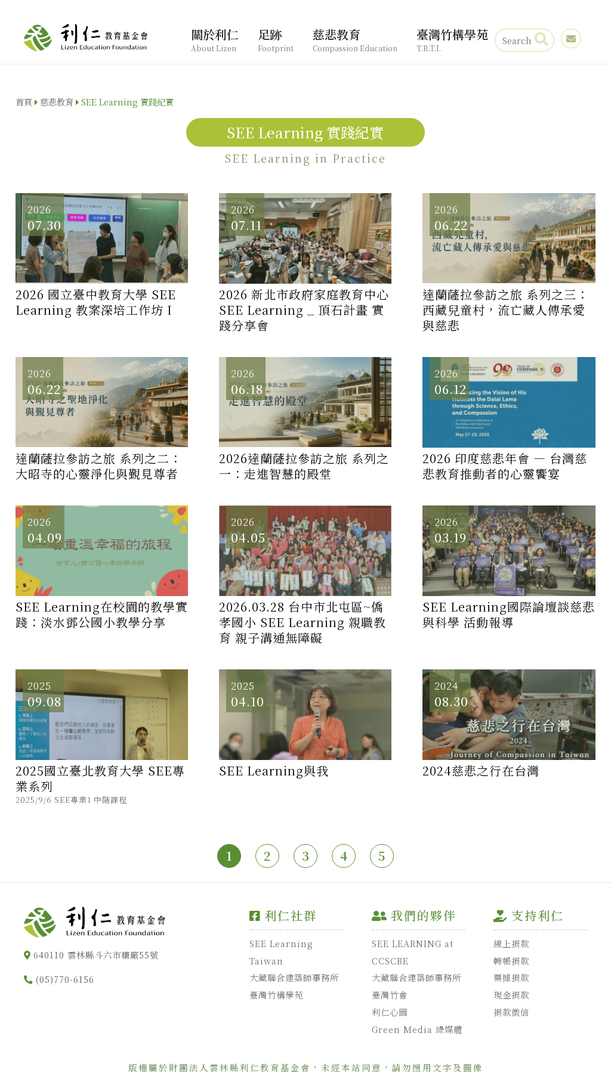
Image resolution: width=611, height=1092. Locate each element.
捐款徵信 (511, 1012)
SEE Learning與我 (274, 770)
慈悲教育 (355, 39)
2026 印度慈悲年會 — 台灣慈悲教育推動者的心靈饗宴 (504, 466)
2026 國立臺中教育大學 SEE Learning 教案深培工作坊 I (96, 302)
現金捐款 (511, 994)
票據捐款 (511, 977)
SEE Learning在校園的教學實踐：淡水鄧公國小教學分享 (102, 614)
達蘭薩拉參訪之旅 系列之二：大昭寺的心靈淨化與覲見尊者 (99, 466)
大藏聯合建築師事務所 (294, 977)
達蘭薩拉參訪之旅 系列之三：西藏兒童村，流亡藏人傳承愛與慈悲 (505, 310)
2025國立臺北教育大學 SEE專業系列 (100, 784)
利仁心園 (390, 1012)
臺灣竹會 (390, 994)
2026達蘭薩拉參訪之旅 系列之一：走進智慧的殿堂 (304, 466)
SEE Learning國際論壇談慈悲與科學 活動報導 (508, 614)
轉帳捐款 (511, 960)
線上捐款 (511, 943)
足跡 (276, 39)
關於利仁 (215, 39)
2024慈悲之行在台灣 (480, 770)
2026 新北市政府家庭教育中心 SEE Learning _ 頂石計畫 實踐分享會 (304, 310)
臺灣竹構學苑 (452, 39)
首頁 (24, 101)
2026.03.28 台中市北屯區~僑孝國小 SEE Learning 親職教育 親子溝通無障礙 (302, 622)
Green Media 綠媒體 (417, 1029)
